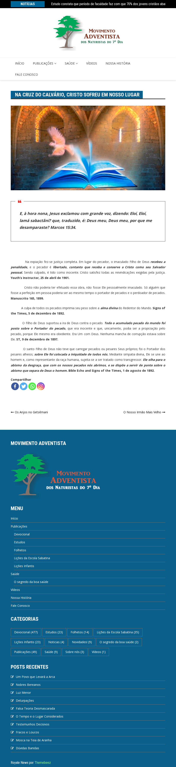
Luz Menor (23, 693)
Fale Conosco (26, 74)
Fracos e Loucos (27, 732)
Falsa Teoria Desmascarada (35, 708)
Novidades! (82, 642)
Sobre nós (74, 652)
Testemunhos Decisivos (32, 724)
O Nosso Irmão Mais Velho (142, 412)
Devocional (22, 534)
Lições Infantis (24, 566)
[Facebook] (15, 386)
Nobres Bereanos (28, 685)
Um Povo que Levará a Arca (35, 677)
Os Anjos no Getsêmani (31, 412)
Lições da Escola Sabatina (32, 558)
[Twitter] (23, 386)
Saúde (70, 63)
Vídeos (91, 63)
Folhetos (20, 550)
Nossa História (118, 63)
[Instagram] (41, 386)
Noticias (56, 642)
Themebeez (43, 763)
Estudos (19, 542)
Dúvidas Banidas (27, 748)
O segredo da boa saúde (31, 582)
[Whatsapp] (32, 386)
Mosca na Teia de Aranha (34, 740)
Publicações (43, 63)
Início (19, 63)
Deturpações (25, 700)
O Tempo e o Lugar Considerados (39, 716)
